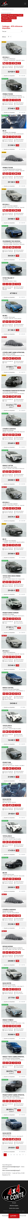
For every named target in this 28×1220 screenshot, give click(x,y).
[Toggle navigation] (25, 3)
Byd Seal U (4, 15)
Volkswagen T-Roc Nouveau (9, 18)
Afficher (4, 36)
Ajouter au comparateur (9, 75)
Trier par (4, 31)
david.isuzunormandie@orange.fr (11, 1166)
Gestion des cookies (14, 1208)
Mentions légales (14, 1205)
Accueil (14, 1202)
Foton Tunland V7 (6, 20)
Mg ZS (20, 15)
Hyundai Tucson (13, 15)
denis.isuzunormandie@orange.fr (11, 1170)
